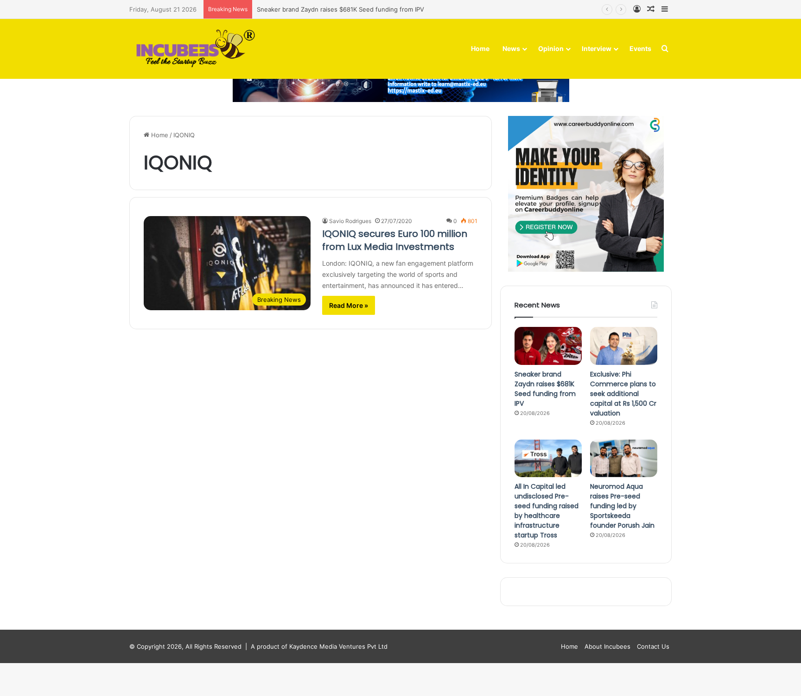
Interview (596, 48)
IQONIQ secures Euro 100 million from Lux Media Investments (394, 240)
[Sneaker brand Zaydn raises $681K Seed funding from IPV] (548, 346)
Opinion (551, 48)
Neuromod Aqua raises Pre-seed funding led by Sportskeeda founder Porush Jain (622, 506)
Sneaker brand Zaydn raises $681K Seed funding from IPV (340, 9)
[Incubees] (193, 49)
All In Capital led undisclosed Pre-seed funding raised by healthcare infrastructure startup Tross (546, 511)
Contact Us (653, 646)
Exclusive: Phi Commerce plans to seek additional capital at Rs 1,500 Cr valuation (623, 394)
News (511, 48)
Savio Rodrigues (350, 220)
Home (480, 48)
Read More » (348, 305)
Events (640, 48)
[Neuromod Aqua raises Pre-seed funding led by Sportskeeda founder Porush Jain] (623, 459)
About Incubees (607, 646)
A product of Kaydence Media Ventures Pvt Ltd (319, 646)
